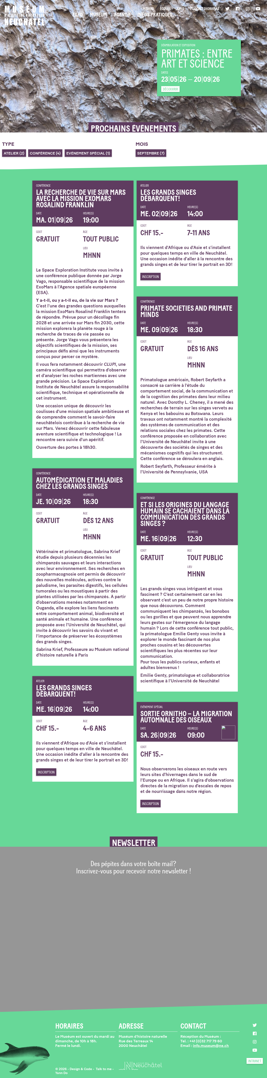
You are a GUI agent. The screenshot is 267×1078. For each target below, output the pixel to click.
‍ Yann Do (61, 1073)
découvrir (170, 89)
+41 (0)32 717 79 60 (205, 1041)
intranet (254, 1061)
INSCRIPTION (150, 276)
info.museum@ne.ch (211, 1045)
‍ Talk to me (103, 1069)
